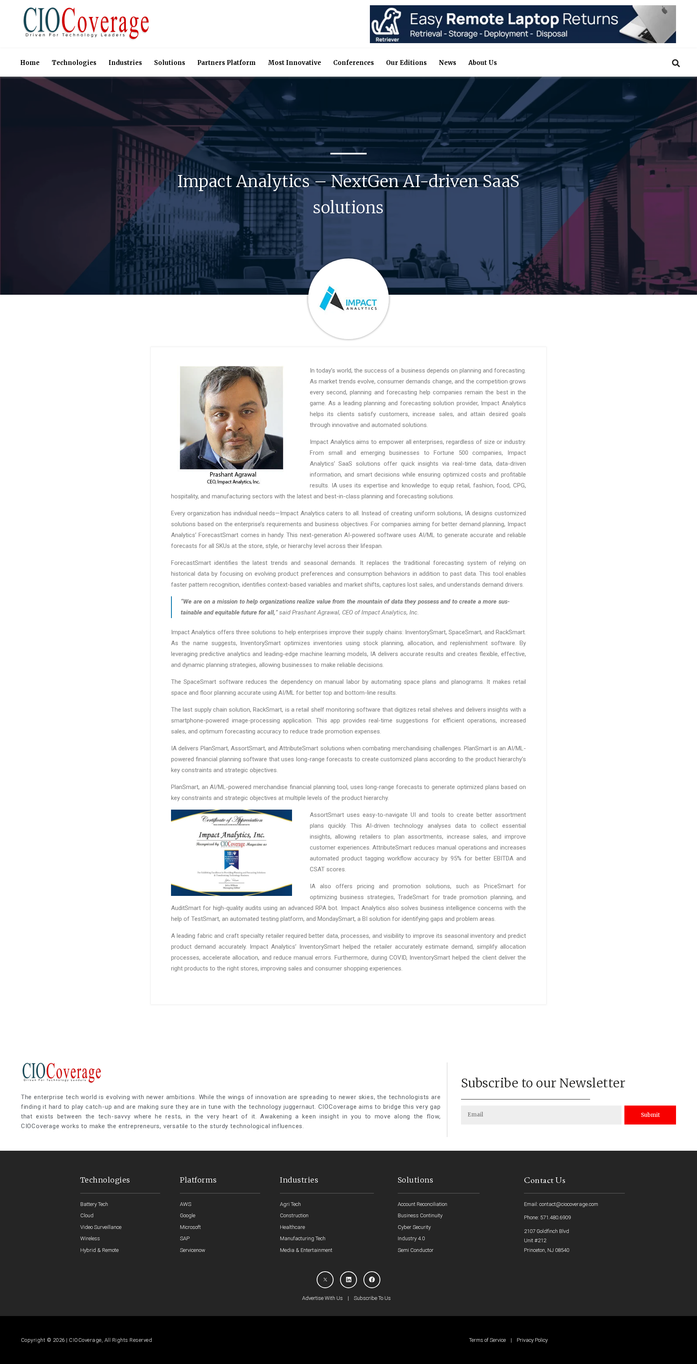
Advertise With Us (322, 1298)
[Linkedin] (348, 1279)
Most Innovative (294, 63)
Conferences (353, 63)
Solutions (169, 63)
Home (30, 63)
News (447, 63)
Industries (125, 63)
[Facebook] (371, 1279)
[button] (676, 63)
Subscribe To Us (372, 1298)
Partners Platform (226, 63)
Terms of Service (487, 1340)
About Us (482, 63)
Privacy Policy (532, 1340)
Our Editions (406, 63)
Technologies (74, 63)
